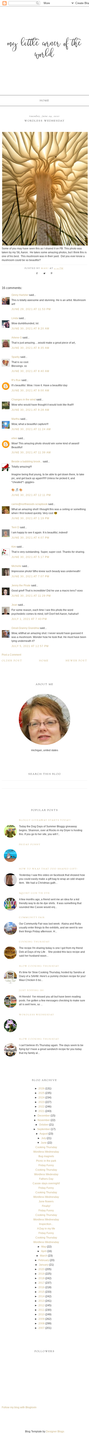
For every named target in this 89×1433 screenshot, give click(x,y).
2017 (41, 1282)
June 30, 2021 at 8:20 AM (30, 328)
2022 (41, 1106)
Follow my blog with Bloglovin (19, 1407)
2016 (41, 1287)
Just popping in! (31, 990)
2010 (41, 1314)
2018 (41, 1278)
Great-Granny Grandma (25, 628)
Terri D (15, 527)
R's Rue (16, 380)
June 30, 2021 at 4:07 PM (30, 537)
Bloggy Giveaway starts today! (45, 820)
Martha (15, 418)
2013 (41, 1300)
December (44, 1115)
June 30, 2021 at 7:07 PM (30, 576)
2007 (41, 1328)
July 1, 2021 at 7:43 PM (29, 619)
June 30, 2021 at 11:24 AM (31, 429)
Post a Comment (11, 654)
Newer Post (76, 661)
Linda (14, 318)
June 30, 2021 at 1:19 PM (30, 518)
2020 (41, 1269)
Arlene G (16, 337)
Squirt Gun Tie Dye (34, 893)
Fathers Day (46, 1178)
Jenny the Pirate (20, 585)
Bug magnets (46, 1156)
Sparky (15, 356)
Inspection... (46, 1224)
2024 (41, 1097)
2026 (41, 1088)
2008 (41, 1323)
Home (44, 101)
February (43, 1260)
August (44, 1133)
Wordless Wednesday (36, 1014)
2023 (41, 1102)
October (43, 1124)
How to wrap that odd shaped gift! (48, 869)
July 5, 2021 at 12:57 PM (30, 646)
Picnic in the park (46, 1160)
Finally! (46, 1206)
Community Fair (32, 917)
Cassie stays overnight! (46, 1183)
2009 (41, 1318)
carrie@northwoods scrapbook (29, 504)
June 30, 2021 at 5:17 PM (30, 557)
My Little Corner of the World (44, 49)
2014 (41, 1296)
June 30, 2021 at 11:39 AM (31, 452)
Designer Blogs (55, 1431)
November (44, 1120)
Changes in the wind (23, 399)
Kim (14, 546)
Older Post (12, 661)
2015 (41, 1291)
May (43, 1246)
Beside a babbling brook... (26, 461)
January (43, 1264)
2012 (41, 1305)
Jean (14, 604)
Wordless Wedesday (46, 1174)
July (43, 1138)
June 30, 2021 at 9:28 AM (30, 409)
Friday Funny (30, 844)
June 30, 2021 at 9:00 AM (30, 390)
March (43, 1255)
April (43, 1251)
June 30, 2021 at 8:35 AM (30, 347)
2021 (41, 1111)
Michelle (16, 566)
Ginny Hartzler (19, 294)
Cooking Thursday (34, 941)
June (44, 1142)
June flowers (46, 1201)
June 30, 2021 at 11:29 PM (31, 595)
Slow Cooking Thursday (39, 966)
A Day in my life (46, 1228)
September (43, 1129)
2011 (41, 1309)
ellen (14, 438)
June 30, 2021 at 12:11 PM (31, 495)
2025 (41, 1093)
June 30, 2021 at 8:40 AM (30, 371)
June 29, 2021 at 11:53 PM (31, 309)
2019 (41, 1273)
